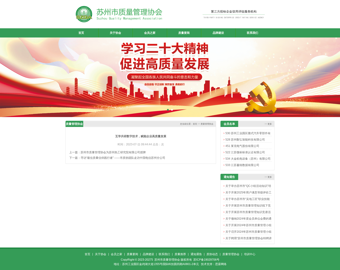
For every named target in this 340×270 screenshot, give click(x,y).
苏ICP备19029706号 (206, 259)
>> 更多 (268, 124)
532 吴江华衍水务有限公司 (242, 166)
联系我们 (164, 254)
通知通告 (196, 254)
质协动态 (212, 254)
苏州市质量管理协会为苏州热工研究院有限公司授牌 (113, 152)
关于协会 (100, 254)
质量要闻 (132, 254)
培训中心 (249, 254)
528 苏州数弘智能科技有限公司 (245, 135)
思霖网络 (220, 264)
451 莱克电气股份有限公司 (242, 141)
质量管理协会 (207, 124)
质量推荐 (180, 254)
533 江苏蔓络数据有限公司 (242, 160)
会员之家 (116, 254)
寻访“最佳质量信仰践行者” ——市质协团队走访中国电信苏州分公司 (123, 157)
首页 (81, 32)
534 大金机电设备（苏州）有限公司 (248, 154)
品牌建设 (148, 254)
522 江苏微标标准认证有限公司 (245, 147)
